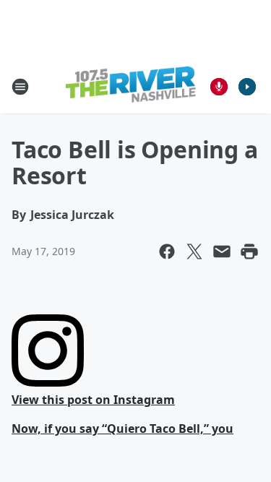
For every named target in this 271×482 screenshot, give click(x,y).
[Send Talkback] (219, 86)
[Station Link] (131, 86)
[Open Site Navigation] (20, 86)
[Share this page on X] (194, 251)
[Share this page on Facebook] (167, 251)
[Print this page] (249, 251)
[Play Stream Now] (247, 86)
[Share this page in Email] (222, 251)
